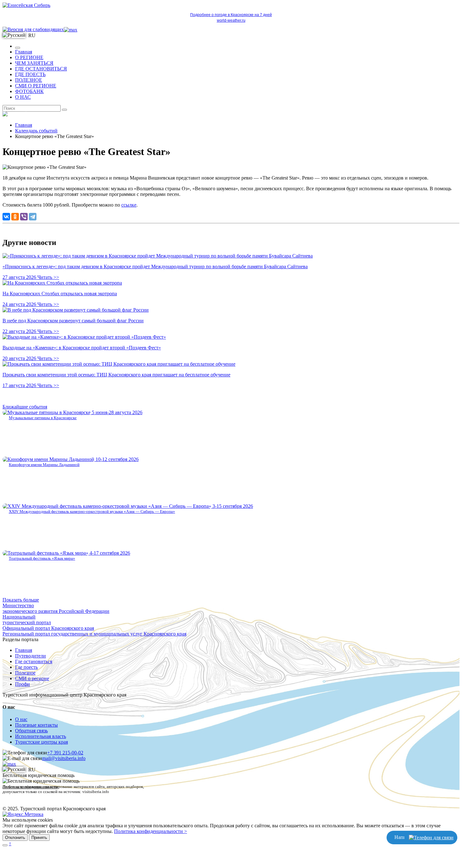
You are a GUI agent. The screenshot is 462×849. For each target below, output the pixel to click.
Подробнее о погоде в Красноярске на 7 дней (231, 15)
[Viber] (24, 216)
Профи (22, 684)
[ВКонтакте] (6, 216)
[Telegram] (32, 216)
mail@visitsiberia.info (63, 758)
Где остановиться (33, 661)
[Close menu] (17, 48)
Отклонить (15, 837)
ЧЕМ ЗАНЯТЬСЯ (34, 63)
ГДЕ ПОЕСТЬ (30, 74)
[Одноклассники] (15, 216)
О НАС (23, 97)
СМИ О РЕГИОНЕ (35, 85)
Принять (39, 837)
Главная (23, 51)
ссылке (128, 205)
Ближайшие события (25, 406)
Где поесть (26, 667)
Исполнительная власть (40, 736)
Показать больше (21, 599)
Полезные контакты (36, 725)
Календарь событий (36, 130)
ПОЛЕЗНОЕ (28, 80)
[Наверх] (5, 845)
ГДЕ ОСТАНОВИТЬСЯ (41, 68)
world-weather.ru (231, 20)
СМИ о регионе (32, 678)
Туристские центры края (41, 742)
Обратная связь (31, 730)
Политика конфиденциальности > (150, 831)
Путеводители (30, 655)
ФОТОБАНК (29, 91)
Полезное (25, 672)
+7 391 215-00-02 (65, 752)
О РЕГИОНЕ (29, 57)
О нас (21, 719)
